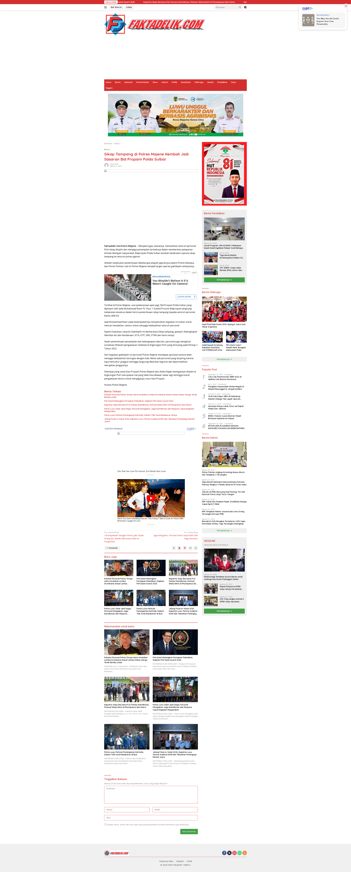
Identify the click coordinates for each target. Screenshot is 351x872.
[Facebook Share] (174, 548)
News (155, 82)
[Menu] (106, 7)
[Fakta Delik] (154, 24)
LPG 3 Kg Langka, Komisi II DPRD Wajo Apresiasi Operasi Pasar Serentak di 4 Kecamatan (232, 600)
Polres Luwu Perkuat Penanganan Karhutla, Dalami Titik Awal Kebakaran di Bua (140, 415)
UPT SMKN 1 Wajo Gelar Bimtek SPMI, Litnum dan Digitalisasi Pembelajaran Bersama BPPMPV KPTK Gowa (231, 269)
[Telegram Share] (190, 548)
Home (108, 82)
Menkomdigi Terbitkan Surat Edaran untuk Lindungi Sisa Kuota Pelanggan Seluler (223, 578)
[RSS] (244, 853)
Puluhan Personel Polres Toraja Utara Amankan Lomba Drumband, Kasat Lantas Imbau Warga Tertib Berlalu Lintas (150, 395)
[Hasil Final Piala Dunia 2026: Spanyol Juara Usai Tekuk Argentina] (224, 309)
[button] (240, 7)
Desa (233, 82)
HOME (189, 861)
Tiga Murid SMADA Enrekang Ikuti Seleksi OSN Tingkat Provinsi (232, 256)
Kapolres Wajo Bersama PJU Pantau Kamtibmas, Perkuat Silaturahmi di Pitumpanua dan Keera (129, 2)
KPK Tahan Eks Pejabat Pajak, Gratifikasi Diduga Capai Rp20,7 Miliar (224, 503)
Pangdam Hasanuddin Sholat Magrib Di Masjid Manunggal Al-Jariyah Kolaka (226, 387)
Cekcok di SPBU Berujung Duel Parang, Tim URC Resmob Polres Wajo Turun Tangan (223, 493)
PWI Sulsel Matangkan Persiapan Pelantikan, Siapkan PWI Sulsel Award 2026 (138, 401)
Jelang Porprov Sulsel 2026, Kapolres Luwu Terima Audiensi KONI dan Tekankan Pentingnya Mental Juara (149, 420)
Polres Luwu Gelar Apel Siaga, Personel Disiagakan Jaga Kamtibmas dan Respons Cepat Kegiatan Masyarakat (149, 410)
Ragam (109, 88)
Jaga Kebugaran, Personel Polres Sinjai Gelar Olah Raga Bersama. (176, 535)
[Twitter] (229, 853)
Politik (174, 82)
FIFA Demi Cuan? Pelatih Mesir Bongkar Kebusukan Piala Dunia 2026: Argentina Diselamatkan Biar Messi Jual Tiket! (236, 348)
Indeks (129, 7)
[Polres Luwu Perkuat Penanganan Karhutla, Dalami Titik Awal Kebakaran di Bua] (151, 598)
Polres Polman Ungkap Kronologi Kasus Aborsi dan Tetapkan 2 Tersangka (223, 473)
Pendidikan (222, 82)
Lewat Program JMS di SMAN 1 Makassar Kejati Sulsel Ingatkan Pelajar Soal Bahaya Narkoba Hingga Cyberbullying (223, 246)
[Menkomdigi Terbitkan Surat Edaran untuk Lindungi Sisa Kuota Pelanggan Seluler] (224, 560)
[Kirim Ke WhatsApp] (196, 548)
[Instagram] (234, 853)
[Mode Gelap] (245, 7)
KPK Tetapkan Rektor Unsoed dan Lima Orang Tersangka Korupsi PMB (223, 512)
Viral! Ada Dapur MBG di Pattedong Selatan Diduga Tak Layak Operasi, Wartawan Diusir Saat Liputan (224, 397)
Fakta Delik (114, 164)
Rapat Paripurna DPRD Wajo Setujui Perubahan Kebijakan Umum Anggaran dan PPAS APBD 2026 (232, 587)
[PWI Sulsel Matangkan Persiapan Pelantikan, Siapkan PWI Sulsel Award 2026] (151, 568)
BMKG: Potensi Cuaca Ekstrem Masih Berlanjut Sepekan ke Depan (224, 417)
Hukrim (165, 82)
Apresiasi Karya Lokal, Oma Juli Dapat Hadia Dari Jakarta (226, 407)
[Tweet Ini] (179, 548)
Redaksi (180, 861)
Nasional (128, 82)
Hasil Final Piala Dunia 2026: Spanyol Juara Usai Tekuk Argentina (223, 325)
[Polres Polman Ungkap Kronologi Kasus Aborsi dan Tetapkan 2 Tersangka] (224, 454)
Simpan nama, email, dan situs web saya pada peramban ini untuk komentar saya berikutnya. (148, 824)
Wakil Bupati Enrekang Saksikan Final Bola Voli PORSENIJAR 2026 (212, 347)
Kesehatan (186, 82)
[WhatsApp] (239, 853)
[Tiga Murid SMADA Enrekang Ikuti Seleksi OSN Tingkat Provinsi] (211, 257)
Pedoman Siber (166, 861)
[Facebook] (224, 853)
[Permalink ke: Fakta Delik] (106, 165)
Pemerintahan (142, 82)
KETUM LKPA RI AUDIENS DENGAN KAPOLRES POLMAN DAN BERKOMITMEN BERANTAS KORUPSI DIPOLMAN (226, 427)
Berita (118, 82)
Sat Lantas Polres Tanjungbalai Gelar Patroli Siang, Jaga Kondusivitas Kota (220, 2)
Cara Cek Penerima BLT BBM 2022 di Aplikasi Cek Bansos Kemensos (224, 378)
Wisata (210, 82)
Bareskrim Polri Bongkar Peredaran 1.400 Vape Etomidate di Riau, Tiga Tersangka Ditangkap (223, 522)
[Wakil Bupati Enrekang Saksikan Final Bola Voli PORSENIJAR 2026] (212, 337)
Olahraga (199, 82)
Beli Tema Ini (116, 7)
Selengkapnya (223, 280)
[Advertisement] (175, 59)
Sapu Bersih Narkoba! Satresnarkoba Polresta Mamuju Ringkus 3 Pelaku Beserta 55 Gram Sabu (224, 483)
